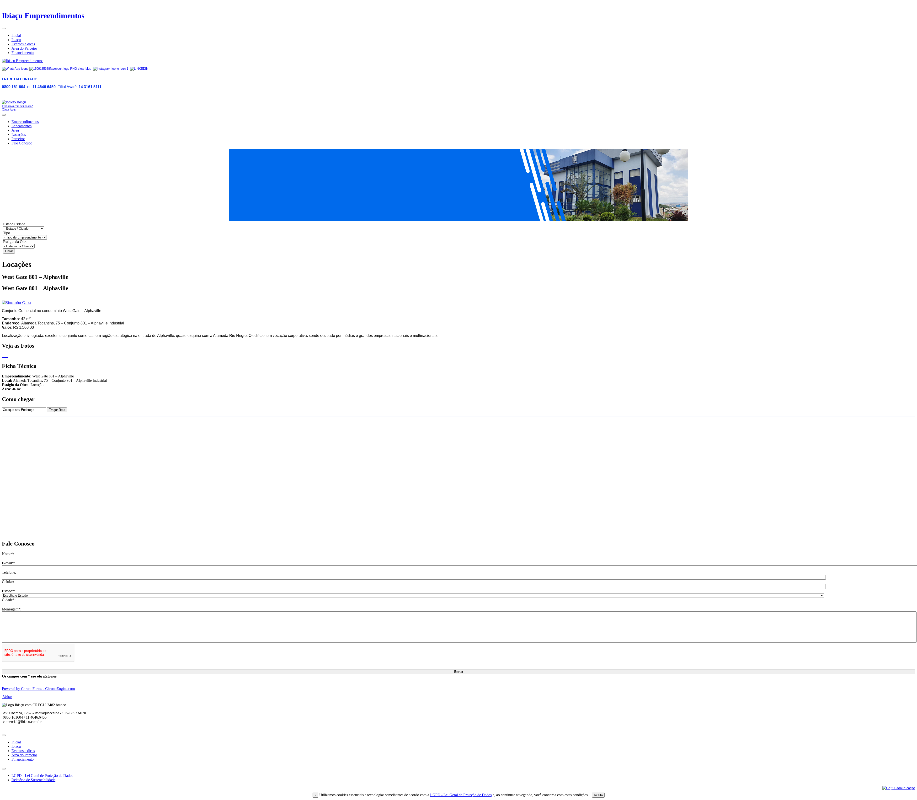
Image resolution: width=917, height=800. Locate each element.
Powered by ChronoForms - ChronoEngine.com (38, 689)
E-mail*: (8, 563)
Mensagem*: (11, 609)
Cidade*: (9, 600)
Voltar (7, 697)
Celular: (8, 582)
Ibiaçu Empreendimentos (43, 15)
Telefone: (9, 572)
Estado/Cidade (14, 224)
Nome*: (8, 554)
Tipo (6, 233)
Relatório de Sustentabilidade (33, 780)
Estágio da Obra (15, 242)
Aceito (598, 795)
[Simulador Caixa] (16, 303)
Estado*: (8, 591)
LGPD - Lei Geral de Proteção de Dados (461, 795)
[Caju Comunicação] (898, 788)
